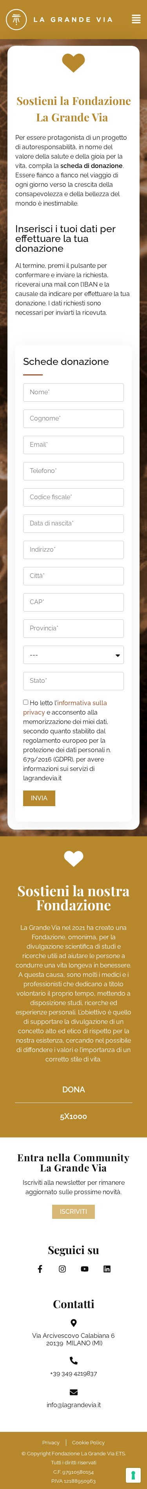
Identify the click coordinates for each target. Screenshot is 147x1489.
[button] (136, 19)
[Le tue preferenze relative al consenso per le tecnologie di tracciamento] (133, 1475)
